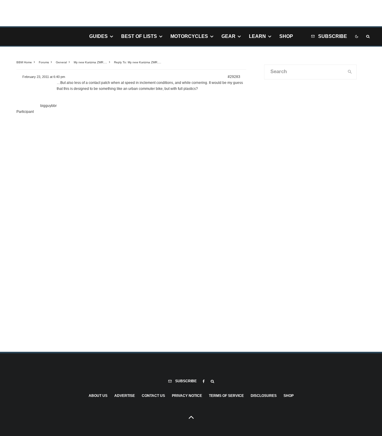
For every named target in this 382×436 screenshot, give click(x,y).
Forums (44, 62)
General (61, 62)
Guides (98, 36)
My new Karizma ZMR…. (90, 62)
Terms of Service (226, 396)
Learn (257, 36)
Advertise (124, 396)
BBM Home (24, 62)
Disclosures (264, 396)
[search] (350, 72)
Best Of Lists (139, 36)
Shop (286, 36)
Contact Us (153, 396)
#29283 (234, 77)
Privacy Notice (187, 396)
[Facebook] (204, 381)
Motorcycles (189, 36)
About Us (98, 396)
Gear (228, 36)
